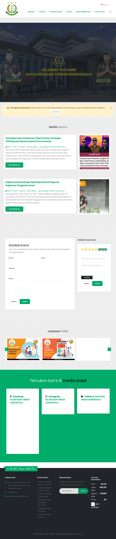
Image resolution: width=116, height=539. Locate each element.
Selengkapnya (14, 165)
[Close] (111, 107)
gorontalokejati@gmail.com (18, 496)
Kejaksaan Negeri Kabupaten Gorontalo (45, 502)
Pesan (11, 279)
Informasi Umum (55, 12)
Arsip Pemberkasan (83, 12)
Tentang (42, 12)
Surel (43, 258)
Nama (11, 258)
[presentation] (6, 349)
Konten (69, 12)
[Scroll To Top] (112, 536)
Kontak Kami (99, 12)
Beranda (31, 12)
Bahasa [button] (106, 5)
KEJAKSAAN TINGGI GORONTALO (19, 401)
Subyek (12, 268)
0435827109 (12, 492)
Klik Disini (56, 112)
